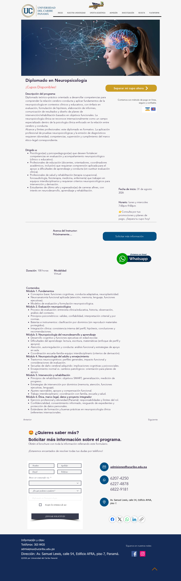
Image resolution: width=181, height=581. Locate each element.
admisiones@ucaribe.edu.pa (128, 467)
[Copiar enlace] (141, 519)
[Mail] (104, 466)
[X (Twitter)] (119, 519)
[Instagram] (142, 554)
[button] (154, 13)
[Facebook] (112, 519)
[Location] (104, 502)
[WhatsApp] (127, 519)
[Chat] (104, 479)
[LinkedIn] (134, 519)
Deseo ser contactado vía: (39, 478)
